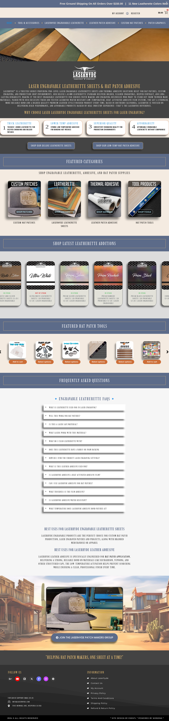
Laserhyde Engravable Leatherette (64, 23)
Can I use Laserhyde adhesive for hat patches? (71, 483)
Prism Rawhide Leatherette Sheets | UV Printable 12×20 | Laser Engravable (84, 300)
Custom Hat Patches (132, 23)
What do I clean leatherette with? (65, 441)
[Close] (166, 2)
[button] (0, 286)
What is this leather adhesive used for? (68, 466)
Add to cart (125, 362)
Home (10, 23)
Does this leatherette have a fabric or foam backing (74, 449)
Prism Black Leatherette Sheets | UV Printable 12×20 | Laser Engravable (118, 298)
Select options (17, 362)
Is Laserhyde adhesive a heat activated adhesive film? (74, 474)
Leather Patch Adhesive (102, 23)
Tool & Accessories (28, 23)
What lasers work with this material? (67, 432)
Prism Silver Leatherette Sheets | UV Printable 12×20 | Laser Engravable (50, 298)
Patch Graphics (157, 23)
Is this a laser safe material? (63, 424)
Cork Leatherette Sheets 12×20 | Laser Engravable (152, 297)
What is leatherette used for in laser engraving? (73, 407)
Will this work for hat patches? (64, 415)
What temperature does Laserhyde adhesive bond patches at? (78, 508)
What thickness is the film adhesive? (67, 491)
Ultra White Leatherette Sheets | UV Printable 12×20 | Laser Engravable (17, 298)
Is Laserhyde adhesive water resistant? (68, 500)
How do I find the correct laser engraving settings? (74, 458)
